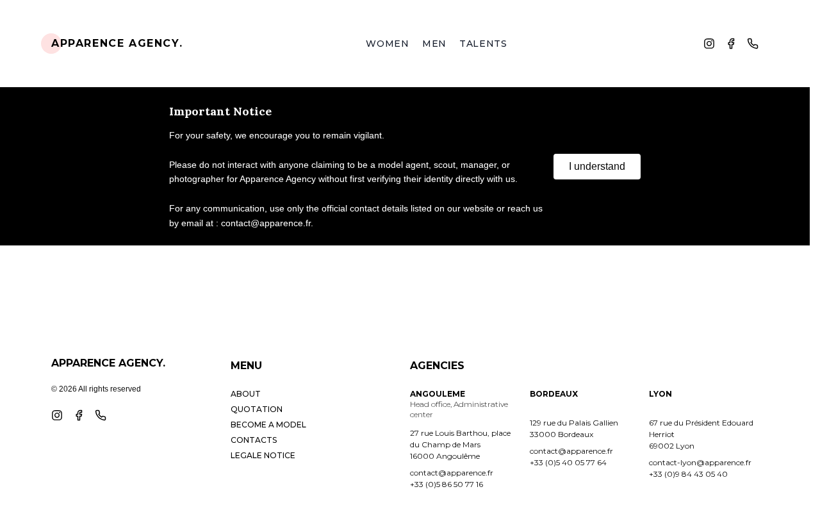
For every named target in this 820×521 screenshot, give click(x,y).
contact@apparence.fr (451, 472)
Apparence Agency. (117, 43)
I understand (597, 166)
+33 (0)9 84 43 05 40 (688, 474)
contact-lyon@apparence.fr (700, 462)
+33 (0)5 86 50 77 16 (446, 484)
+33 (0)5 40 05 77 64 (568, 462)
